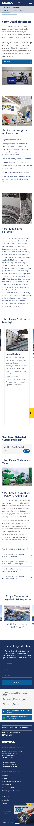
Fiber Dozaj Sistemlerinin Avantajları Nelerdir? (11, 570)
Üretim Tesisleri (6, 784)
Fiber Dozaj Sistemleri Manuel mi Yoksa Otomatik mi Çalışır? (14, 562)
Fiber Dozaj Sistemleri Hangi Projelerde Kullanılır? (13, 577)
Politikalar (5, 803)
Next (20, 429)
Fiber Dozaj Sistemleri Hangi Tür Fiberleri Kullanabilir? (14, 555)
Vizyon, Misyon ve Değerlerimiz (11, 791)
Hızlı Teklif (7, 62)
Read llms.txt (5, 816)
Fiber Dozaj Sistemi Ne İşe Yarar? (15, 549)
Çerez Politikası (6, 811)
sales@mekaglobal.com (9, 766)
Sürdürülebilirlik (6, 797)
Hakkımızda (5, 775)
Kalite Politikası (6, 814)
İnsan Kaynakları (6, 794)
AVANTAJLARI (6, 11)
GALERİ (14, 11)
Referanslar (5, 800)
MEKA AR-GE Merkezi (8, 788)
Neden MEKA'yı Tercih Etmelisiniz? (12, 781)
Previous (13, 429)
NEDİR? (21, 11)
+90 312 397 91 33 (10, 762)
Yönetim (4, 778)
